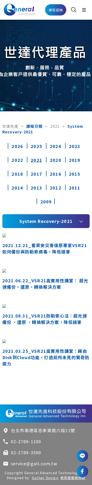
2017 (36, 174)
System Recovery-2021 (46, 221)
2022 (17, 160)
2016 (55, 174)
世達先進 (10, 126)
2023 (74, 146)
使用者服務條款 (72, 477)
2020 (55, 160)
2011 (74, 188)
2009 (46, 201)
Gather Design (45, 477)
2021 (55, 126)
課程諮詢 (56, 10)
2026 (17, 146)
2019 (74, 160)
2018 (17, 174)
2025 (36, 146)
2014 (17, 188)
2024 (55, 146)
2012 (55, 188)
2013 (36, 188)
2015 (74, 174)
